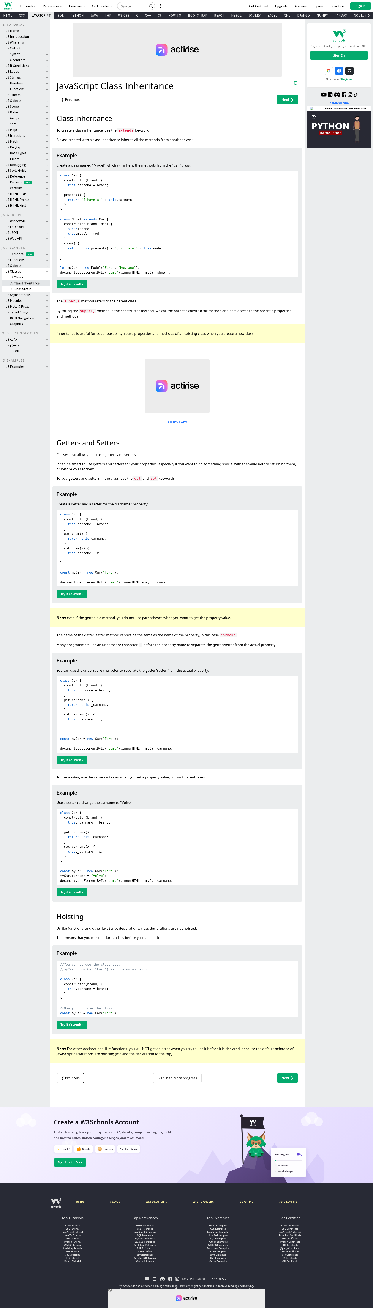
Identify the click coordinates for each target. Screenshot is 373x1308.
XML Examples (218, 1257)
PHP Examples (218, 1251)
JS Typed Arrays (17, 312)
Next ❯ (287, 99)
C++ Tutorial (72, 1257)
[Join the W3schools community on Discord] (337, 95)
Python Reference (145, 1238)
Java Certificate (290, 1251)
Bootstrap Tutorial (72, 1248)
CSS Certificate (290, 1228)
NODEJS (360, 15)
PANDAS (341, 15)
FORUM (188, 1279)
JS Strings (13, 77)
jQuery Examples (218, 1261)
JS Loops (12, 71)
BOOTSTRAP (197, 15)
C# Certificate (290, 1257)
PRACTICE (246, 1202)
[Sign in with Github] (349, 71)
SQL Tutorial (72, 1238)
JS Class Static (20, 289)
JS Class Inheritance (25, 283)
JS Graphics (14, 324)
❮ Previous (70, 99)
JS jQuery (12, 345)
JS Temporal (19, 254)
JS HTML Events (18, 199)
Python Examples (218, 1241)
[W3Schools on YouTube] (324, 95)
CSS (22, 15)
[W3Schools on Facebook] (344, 95)
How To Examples (218, 1235)
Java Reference (145, 1254)
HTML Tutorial (72, 1225)
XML (287, 15)
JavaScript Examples (218, 1232)
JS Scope (12, 106)
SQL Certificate (290, 1238)
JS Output (13, 48)
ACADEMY (218, 1279)
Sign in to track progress (177, 1077)
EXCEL (272, 15)
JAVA (94, 15)
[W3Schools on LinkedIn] (330, 95)
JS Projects (18, 182)
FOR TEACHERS (203, 1202)
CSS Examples (218, 1228)
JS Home (12, 30)
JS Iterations (15, 135)
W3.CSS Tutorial (72, 1245)
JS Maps (12, 129)
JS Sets (11, 124)
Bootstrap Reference (145, 1245)
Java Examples (218, 1254)
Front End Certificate (290, 1235)
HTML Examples (218, 1225)
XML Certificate (290, 1261)
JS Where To (15, 42)
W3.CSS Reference (145, 1241)
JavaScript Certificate (290, 1232)
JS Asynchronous (18, 294)
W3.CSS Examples (218, 1245)
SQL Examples (218, 1238)
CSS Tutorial (72, 1228)
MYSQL (236, 15)
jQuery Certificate (290, 1248)
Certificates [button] (101, 6)
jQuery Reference (145, 1261)
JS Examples (15, 366)
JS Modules (14, 300)
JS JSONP (13, 351)
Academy (301, 6)
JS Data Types (16, 153)
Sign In (339, 55)
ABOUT (202, 1279)
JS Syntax (13, 54)
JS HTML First (16, 205)
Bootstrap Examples (218, 1248)
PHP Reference (145, 1248)
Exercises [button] (76, 6)
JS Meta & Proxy (17, 306)
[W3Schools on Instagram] (350, 95)
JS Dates (12, 112)
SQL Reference (145, 1235)
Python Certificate (290, 1241)
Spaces (320, 6)
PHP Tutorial (72, 1251)
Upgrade (281, 6)
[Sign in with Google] (329, 71)
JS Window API (16, 221)
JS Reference (15, 176)
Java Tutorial (72, 1254)
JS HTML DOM (16, 194)
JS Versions (14, 188)
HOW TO (174, 15)
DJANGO (303, 15)
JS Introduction (17, 36)
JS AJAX (11, 339)
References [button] (51, 6)
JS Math (12, 141)
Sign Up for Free (70, 1162)
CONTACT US (288, 1202)
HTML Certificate (290, 1225)
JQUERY (254, 15)
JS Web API (14, 238)
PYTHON (77, 15)
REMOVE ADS (177, 422)
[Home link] (8, 5)
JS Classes (13, 271)
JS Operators (15, 60)
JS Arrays (12, 118)
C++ (148, 15)
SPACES (115, 1202)
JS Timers (13, 95)
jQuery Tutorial (72, 1261)
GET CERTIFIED (156, 1202)
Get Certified (258, 6)
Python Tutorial (72, 1241)
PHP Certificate (290, 1245)
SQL (61, 15)
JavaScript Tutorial (72, 1232)
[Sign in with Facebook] (339, 71)
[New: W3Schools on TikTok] (356, 95)
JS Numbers (15, 83)
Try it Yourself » (72, 284)
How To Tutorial (72, 1235)
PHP (108, 15)
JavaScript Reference (145, 1232)
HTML (7, 15)
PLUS (80, 1202)
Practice (338, 6)
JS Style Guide (16, 170)
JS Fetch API (15, 227)
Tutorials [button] (27, 6)
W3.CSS (124, 15)
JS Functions (15, 89)
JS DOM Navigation (20, 318)
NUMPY (322, 15)
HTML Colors (145, 1251)
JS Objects (13, 100)
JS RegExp (13, 147)
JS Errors (12, 159)
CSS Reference (145, 1228)
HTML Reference (145, 1225)
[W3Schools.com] (56, 1205)
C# (160, 15)
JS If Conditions (17, 65)
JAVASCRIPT (41, 15)
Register (346, 79)
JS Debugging (16, 164)
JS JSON (12, 232)
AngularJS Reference (145, 1257)
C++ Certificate (290, 1254)
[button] (151, 6)
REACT (219, 15)
